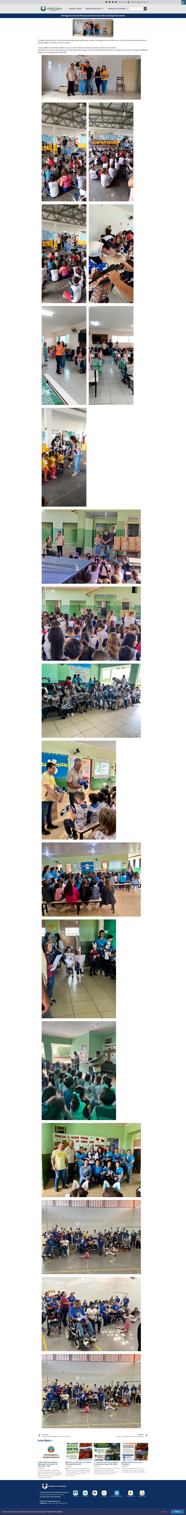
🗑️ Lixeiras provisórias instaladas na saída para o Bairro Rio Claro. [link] (106, 1463)
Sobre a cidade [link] (75, 9)
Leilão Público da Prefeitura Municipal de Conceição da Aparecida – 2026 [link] (48, 1464)
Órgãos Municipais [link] (93, 9)
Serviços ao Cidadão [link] (117, 9)
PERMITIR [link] (177, 1511)
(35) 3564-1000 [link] (44, 1497)
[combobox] (137, 8)
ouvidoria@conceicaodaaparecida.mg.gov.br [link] (54, 1492)
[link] (183, 2)
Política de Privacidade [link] (54, 1512)
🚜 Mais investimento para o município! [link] (132, 1463)
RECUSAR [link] (164, 1511)
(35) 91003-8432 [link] (55, 1497)
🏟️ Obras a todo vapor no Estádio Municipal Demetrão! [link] (78, 1463)
